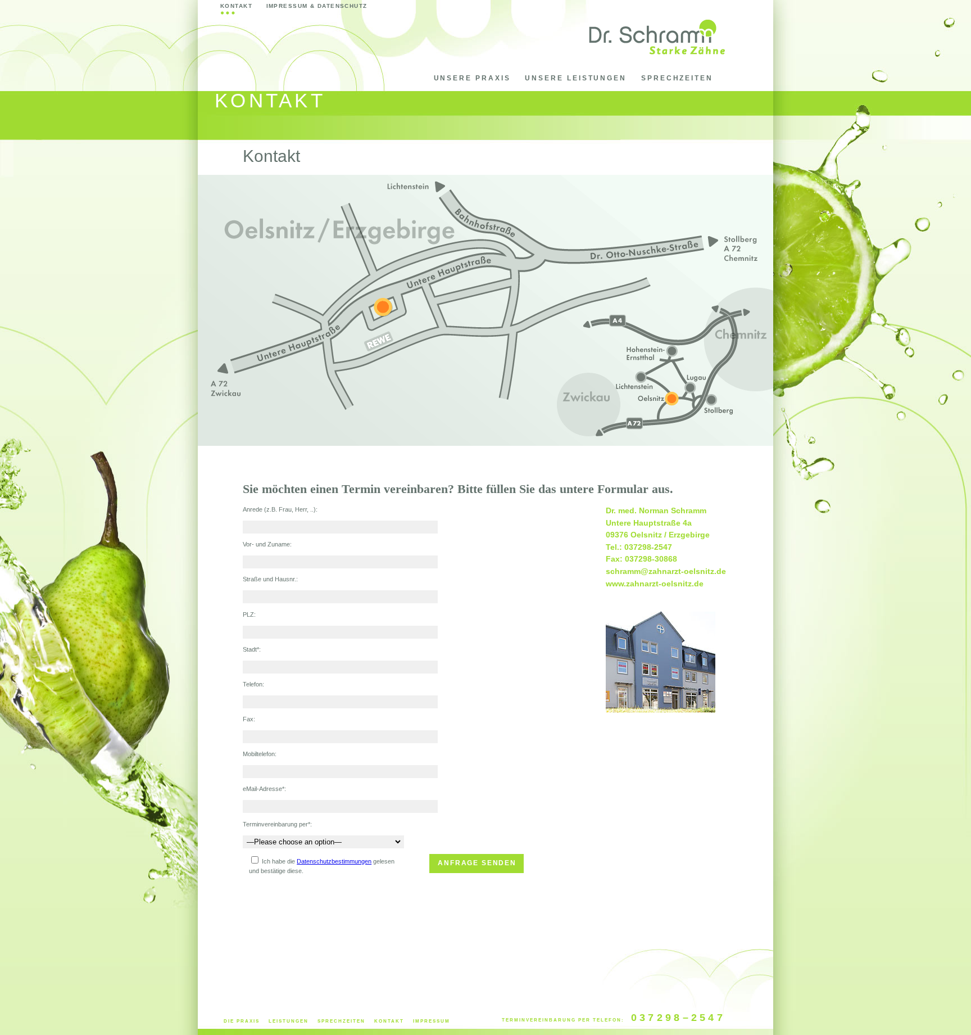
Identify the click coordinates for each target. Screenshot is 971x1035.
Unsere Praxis (472, 78)
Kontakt (236, 6)
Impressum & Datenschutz (316, 6)
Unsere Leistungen (576, 78)
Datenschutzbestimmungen (334, 861)
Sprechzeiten (677, 78)
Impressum (431, 1021)
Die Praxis (242, 1021)
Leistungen (288, 1021)
